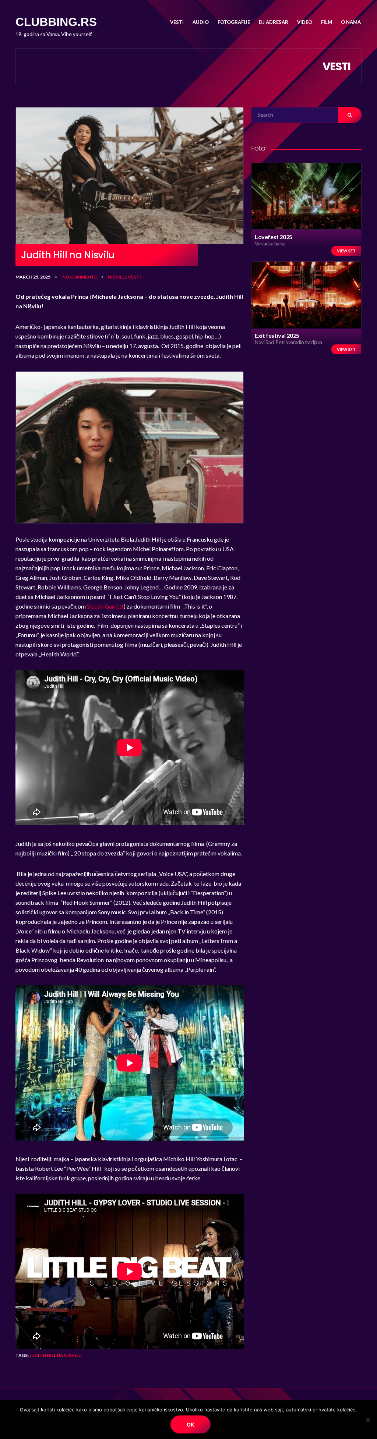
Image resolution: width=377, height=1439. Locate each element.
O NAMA (351, 22)
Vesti (134, 277)
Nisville (117, 277)
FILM (326, 22)
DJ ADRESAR (273, 22)
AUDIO (201, 22)
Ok (190, 1424)
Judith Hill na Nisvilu (55, 1355)
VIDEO (304, 22)
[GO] (350, 115)
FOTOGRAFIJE (234, 22)
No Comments (79, 277)
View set (346, 250)
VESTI (177, 22)
